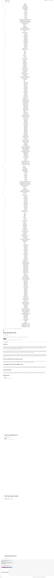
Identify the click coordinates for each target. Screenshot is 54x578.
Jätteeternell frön (26, 198)
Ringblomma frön (25, 41)
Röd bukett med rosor (25, 240)
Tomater (25, 53)
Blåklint (26, 10)
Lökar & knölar (26, 157)
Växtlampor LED (25, 71)
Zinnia (26, 18)
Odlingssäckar (26, 292)
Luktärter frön (26, 39)
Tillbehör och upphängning (25, 311)
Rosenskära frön (26, 42)
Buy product (11, 437)
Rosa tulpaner (25, 30)
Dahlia (26, 11)
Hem (3, 328)
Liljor (25, 219)
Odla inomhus (26, 125)
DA (3, 5)
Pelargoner (25, 59)
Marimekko (24, 260)
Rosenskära (25, 177)
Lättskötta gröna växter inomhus (25, 22)
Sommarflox (25, 17)
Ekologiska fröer (25, 48)
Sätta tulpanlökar (25, 27)
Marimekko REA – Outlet (25, 261)
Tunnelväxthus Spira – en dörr (26, 163)
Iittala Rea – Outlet (25, 92)
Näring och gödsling (25, 124)
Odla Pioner (25, 218)
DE (3, 7)
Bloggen (24, 166)
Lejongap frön (26, 38)
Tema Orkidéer (26, 145)
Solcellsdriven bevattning (25, 136)
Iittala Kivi (25, 89)
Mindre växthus (26, 122)
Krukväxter (25, 280)
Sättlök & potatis (26, 135)
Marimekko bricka (25, 100)
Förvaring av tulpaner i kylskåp (25, 28)
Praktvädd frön (26, 40)
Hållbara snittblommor (25, 7)
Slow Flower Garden (7, 0)
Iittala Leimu (25, 90)
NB (3, 4)
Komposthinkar (26, 112)
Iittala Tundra (25, 95)
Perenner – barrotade (25, 58)
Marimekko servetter (25, 104)
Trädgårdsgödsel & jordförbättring (25, 151)
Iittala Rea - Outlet (11, 328)
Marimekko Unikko (25, 110)
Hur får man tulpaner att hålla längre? (25, 29)
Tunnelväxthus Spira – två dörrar (25, 164)
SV (3, 3)
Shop (24, 80)
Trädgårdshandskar (25, 152)
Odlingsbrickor (25, 63)
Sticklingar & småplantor (25, 141)
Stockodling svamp (25, 142)
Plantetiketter (25, 64)
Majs (25, 50)
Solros (26, 178)
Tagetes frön (25, 208)
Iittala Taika (25, 93)
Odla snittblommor (25, 8)
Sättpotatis (25, 322)
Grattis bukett (25, 74)
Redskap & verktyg (25, 134)
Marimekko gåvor (25, 270)
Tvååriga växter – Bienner (25, 49)
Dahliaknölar (25, 168)
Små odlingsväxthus (25, 229)
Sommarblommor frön (25, 32)
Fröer (24, 31)
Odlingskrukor (26, 126)
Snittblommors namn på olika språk (25, 20)
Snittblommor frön (25, 9)
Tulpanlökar (25, 188)
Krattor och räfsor (25, 113)
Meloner (25, 51)
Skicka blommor (24, 72)
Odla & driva (25, 61)
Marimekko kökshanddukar (25, 101)
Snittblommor (24, 167)
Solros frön (25, 43)
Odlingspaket (25, 291)
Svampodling (25, 143)
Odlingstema (25, 132)
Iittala (25, 81)
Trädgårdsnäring (26, 154)
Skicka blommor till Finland (25, 73)
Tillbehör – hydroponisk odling (26, 146)
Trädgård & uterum (25, 312)
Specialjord (25, 301)
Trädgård (25, 111)
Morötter (25, 52)
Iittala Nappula (26, 91)
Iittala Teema (25, 94)
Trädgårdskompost (25, 153)
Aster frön (25, 33)
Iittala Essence (26, 84)
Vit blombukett (25, 79)
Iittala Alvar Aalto (25, 83)
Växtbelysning (25, 70)
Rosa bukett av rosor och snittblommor (25, 239)
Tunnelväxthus (26, 155)
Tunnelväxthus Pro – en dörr (25, 323)
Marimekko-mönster (25, 271)
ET (3, 2)
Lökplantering (26, 120)
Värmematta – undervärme (25, 69)
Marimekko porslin (25, 103)
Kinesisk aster (26, 12)
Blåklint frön (25, 197)
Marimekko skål (26, 105)
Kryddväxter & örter (25, 281)
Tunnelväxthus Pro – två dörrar (26, 162)
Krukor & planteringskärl (25, 115)
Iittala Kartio (25, 249)
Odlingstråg (25, 133)
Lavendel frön (26, 199)
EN (3, 6)
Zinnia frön (25, 209)
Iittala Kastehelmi (25, 250)
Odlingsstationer (26, 131)
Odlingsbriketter (25, 62)
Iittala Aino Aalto (25, 82)
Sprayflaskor (25, 230)
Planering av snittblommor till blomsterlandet (25, 19)
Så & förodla (24, 60)
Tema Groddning (26, 144)
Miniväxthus (25, 123)
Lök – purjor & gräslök (26, 156)
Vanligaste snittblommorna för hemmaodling (25, 21)
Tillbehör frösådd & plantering (26, 147)
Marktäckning (26, 121)
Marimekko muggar (25, 102)
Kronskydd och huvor (26, 114)
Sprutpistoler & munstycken (25, 302)
